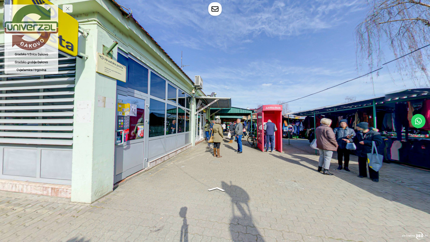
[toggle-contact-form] (215, 9)
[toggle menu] (68, 8)
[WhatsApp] (418, 121)
